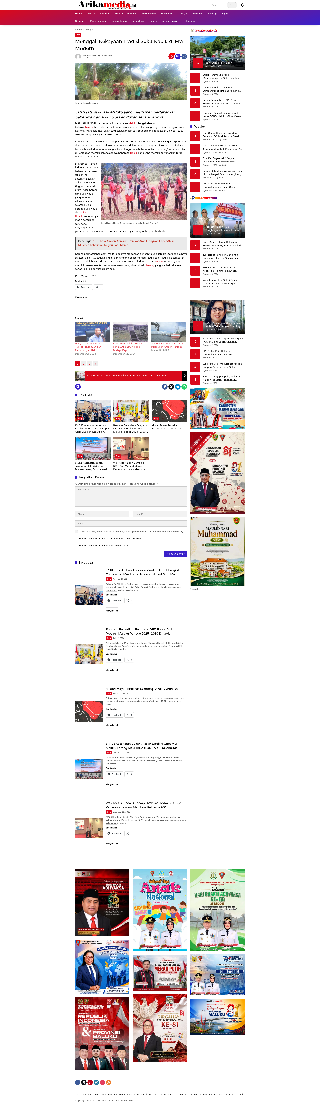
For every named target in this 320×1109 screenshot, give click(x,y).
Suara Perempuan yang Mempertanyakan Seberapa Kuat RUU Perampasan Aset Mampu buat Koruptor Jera (223, 76)
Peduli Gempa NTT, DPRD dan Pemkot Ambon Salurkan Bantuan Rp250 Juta (222, 102)
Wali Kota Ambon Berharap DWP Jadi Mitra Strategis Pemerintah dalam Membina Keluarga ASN (129, 466)
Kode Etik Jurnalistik (148, 1094)
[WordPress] (96, 1082)
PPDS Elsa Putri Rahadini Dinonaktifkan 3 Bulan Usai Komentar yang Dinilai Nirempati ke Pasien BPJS (223, 185)
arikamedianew (89, 56)
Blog (78, 35)
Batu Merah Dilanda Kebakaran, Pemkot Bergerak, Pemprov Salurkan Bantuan (223, 244)
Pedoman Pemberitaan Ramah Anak (223, 1094)
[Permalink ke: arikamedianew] (79, 57)
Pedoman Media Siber (120, 1094)
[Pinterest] (90, 1082)
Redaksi (99, 1094)
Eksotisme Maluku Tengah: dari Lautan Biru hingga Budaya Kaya (128, 347)
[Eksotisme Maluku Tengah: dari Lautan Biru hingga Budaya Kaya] (130, 332)
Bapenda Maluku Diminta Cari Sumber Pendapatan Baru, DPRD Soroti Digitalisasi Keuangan (221, 89)
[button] (234, 5)
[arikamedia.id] (140, 4)
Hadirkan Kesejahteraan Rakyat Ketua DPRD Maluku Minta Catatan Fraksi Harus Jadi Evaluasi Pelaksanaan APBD (223, 114)
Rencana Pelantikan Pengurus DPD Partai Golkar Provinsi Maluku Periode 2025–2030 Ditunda (130, 429)
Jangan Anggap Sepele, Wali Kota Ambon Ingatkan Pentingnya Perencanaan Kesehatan (222, 378)
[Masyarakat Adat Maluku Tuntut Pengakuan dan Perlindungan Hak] (92, 332)
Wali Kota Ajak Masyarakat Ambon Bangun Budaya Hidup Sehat (222, 365)
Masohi (89, 127)
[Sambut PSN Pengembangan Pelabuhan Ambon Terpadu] (168, 332)
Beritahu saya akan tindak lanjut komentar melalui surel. (110, 538)
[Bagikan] (184, 56)
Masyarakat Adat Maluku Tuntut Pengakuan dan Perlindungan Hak (89, 347)
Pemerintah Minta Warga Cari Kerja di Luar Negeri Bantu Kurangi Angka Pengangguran (223, 172)
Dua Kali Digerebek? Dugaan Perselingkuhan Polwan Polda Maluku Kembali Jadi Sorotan (220, 160)
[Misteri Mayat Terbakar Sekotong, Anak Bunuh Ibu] (169, 411)
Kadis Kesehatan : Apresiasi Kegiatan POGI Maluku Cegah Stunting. (223, 340)
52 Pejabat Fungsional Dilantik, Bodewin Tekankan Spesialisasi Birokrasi (221, 256)
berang (150, 265)
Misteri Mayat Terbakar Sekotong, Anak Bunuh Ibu (167, 427)
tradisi (134, 152)
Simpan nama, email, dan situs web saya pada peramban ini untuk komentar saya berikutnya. (132, 531)
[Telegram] (178, 387)
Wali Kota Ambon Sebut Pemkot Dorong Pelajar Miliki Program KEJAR (221, 282)
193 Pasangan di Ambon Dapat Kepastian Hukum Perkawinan (220, 269)
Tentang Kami (83, 1094)
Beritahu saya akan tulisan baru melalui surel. (104, 545)
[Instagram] (102, 1082)
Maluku (132, 123)
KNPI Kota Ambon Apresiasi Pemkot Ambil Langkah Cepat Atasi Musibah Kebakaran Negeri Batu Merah (92, 429)
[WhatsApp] (184, 387)
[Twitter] (171, 387)
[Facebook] (165, 387)
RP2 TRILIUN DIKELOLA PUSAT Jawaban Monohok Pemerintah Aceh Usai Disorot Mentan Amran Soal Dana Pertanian (224, 147)
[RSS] (108, 1082)
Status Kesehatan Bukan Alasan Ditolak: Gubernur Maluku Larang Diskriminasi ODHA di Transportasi (91, 466)
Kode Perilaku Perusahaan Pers (181, 1094)
